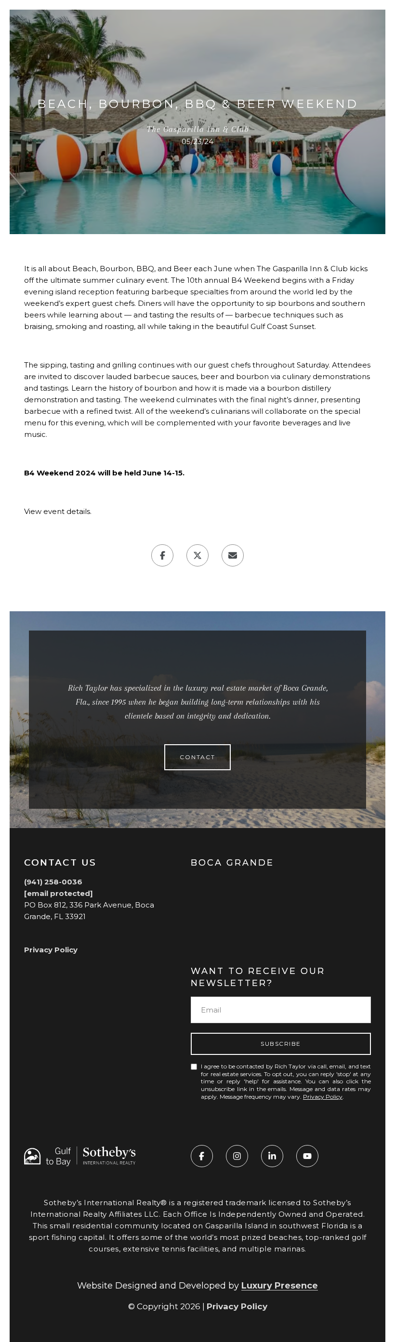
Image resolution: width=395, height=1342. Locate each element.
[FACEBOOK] (202, 1156)
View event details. (58, 511)
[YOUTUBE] (307, 1156)
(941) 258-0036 (53, 881)
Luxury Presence (279, 1285)
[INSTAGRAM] (237, 1156)
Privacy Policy (51, 949)
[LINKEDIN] (272, 1156)
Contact (197, 757)
